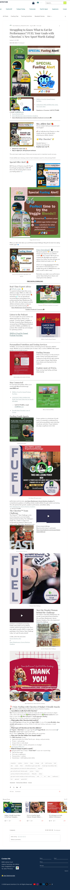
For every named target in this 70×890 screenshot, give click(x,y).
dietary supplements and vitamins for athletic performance (23, 768)
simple (16, 765)
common (31, 771)
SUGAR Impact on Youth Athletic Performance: (55, 816)
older (12, 765)
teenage (37, 763)
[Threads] (40, 884)
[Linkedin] (43, 884)
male (38, 776)
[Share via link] (20, 787)
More (48, 16)
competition (13, 763)
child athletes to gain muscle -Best (32, 765)
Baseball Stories (40, 16)
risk (45, 776)
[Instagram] (37, 884)
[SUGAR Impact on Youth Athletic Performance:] (57, 807)
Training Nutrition (26, 16)
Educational (12, 782)
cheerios (26, 763)
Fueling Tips (14, 16)
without (40, 773)
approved (17, 779)
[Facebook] (52, 884)
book (55, 763)
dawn (49, 776)
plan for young (48, 763)
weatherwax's (55, 776)
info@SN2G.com (10, 866)
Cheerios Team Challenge (21, 782)
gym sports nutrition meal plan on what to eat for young (23, 776)
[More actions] (59, 26)
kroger (31, 763)
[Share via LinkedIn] (17, 787)
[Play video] (48, 516)
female (37, 771)
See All (65, 799)
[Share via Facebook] (10, 787)
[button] (33, 2)
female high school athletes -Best (49, 765)
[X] (47, 884)
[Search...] (65, 3)
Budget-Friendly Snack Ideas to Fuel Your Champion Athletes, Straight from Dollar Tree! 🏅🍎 (13, 816)
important (40, 768)
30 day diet (34, 773)
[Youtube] (34, 884)
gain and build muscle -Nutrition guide (19, 771)
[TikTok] (50, 884)
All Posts (5, 16)
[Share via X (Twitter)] (13, 787)
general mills (24, 779)
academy (20, 763)
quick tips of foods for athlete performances (20, 773)
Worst (21, 765)
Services (30, 782)
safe (42, 763)
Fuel (11, 779)
